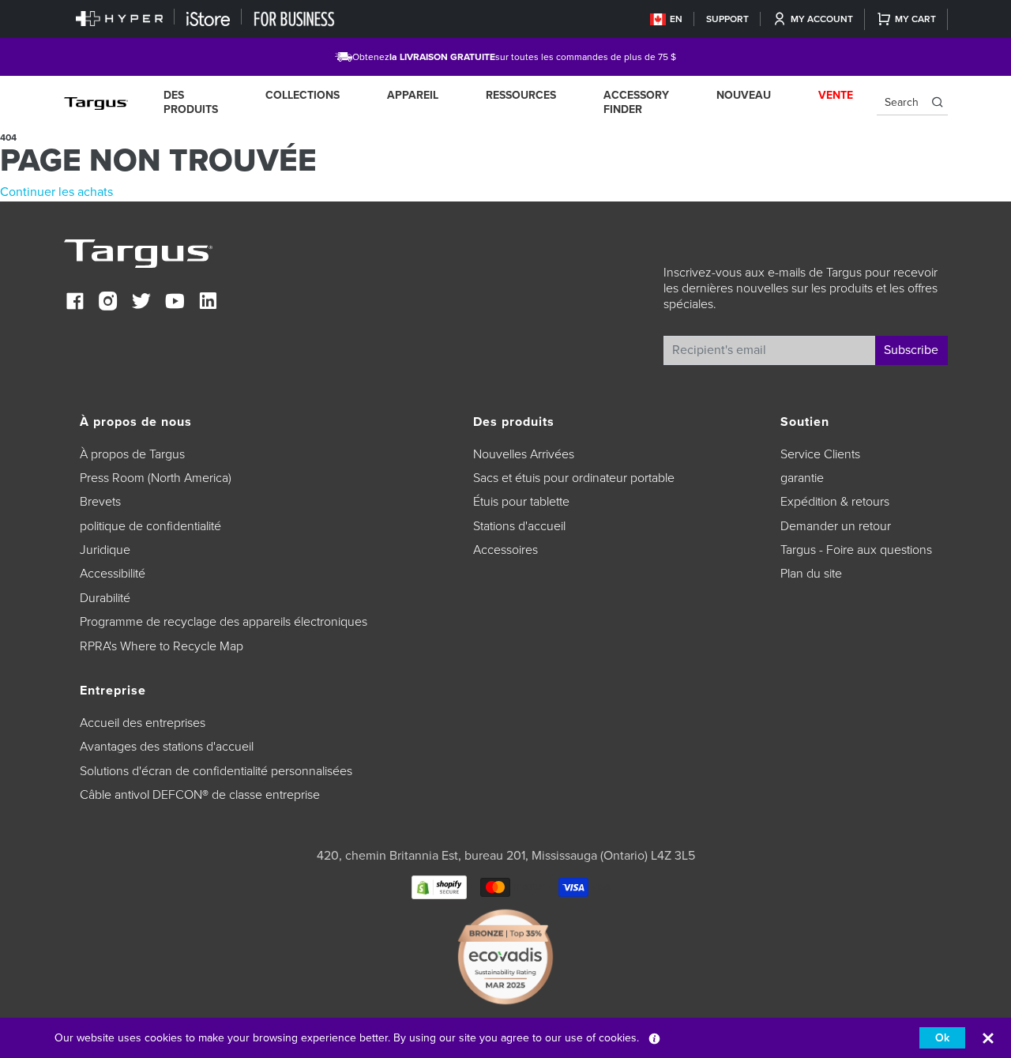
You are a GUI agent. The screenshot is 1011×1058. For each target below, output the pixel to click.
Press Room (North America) (155, 478)
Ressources (521, 95)
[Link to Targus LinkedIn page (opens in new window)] (208, 303)
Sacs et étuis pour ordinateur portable (574, 478)
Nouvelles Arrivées (523, 454)
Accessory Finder (636, 102)
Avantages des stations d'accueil (167, 747)
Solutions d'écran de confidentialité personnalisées (216, 771)
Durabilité (105, 598)
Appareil (412, 95)
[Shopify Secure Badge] (439, 886)
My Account (822, 18)
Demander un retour (835, 526)
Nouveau (743, 95)
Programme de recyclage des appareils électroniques (223, 622)
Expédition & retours (834, 502)
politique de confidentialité (150, 526)
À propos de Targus (132, 454)
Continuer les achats (56, 192)
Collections (302, 95)
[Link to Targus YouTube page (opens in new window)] (174, 303)
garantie (802, 478)
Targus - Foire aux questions (856, 550)
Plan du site (811, 574)
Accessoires (505, 550)
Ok (942, 1038)
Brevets (100, 502)
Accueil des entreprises (142, 723)
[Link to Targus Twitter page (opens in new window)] (141, 303)
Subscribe (911, 350)
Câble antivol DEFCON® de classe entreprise (200, 795)
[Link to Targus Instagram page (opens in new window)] (108, 303)
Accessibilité (112, 574)
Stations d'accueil (519, 526)
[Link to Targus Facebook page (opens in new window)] (75, 303)
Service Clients (820, 454)
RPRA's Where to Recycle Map (161, 646)
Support (727, 18)
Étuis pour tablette (521, 502)
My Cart (915, 18)
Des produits (190, 102)
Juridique (105, 550)
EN (676, 18)
